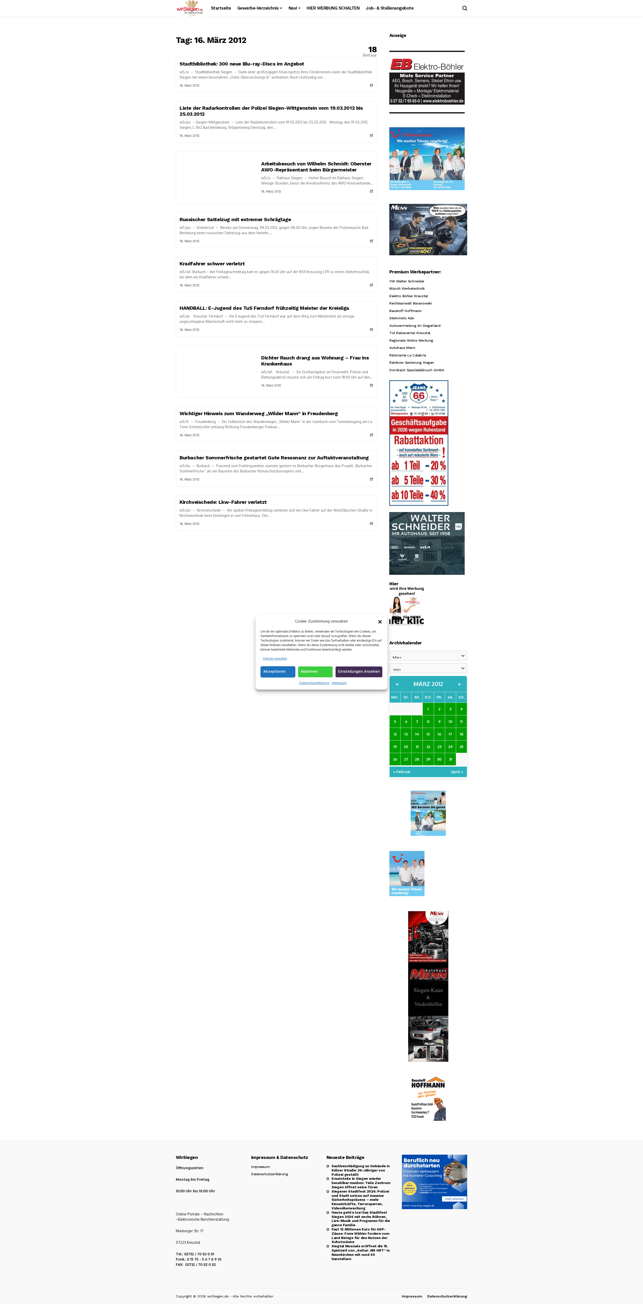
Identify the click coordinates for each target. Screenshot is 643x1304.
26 (395, 759)
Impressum (339, 683)
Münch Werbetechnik (406, 288)
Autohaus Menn (402, 348)
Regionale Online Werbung (411, 340)
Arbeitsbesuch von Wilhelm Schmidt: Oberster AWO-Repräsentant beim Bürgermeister (316, 167)
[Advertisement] (276, 568)
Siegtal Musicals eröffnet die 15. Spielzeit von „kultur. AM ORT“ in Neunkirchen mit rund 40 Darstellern (361, 1252)
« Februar (402, 771)
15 (428, 734)
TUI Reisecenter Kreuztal (409, 333)
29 (428, 759)
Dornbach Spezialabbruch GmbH (416, 370)
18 (461, 734)
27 (406, 759)
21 (417, 746)
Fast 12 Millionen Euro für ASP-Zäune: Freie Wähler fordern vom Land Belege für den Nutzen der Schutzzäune (360, 1235)
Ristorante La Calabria (407, 355)
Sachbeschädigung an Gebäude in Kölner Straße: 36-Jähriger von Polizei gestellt (361, 1170)
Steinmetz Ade (401, 318)
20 (406, 746)
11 (461, 721)
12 (395, 734)
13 (406, 734)
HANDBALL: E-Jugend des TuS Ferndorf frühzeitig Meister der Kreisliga (264, 308)
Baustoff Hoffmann (405, 311)
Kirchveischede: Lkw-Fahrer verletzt (223, 502)
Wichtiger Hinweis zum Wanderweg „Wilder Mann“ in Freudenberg (259, 413)
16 (439, 734)
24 (450, 746)
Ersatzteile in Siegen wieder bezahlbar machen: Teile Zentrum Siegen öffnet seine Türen (361, 1182)
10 (450, 721)
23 (439, 746)
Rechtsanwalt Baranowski (410, 303)
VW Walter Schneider (406, 281)
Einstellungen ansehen (359, 671)
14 (417, 734)
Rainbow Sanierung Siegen (411, 362)
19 (395, 746)
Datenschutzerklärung (314, 683)
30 (439, 759)
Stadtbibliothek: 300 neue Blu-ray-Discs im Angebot (242, 64)
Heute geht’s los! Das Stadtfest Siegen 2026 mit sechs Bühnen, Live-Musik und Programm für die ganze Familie (361, 1218)
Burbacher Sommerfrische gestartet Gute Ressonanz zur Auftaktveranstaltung (274, 458)
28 (417, 759)
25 (461, 746)
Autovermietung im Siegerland (414, 326)
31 (450, 759)
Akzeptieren (274, 671)
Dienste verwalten (275, 658)
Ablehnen (309, 671)
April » (457, 771)
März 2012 (428, 683)
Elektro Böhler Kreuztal (408, 296)
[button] (380, 621)
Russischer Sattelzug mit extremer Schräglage (235, 219)
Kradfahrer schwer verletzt (212, 264)
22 (428, 746)
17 (450, 734)
